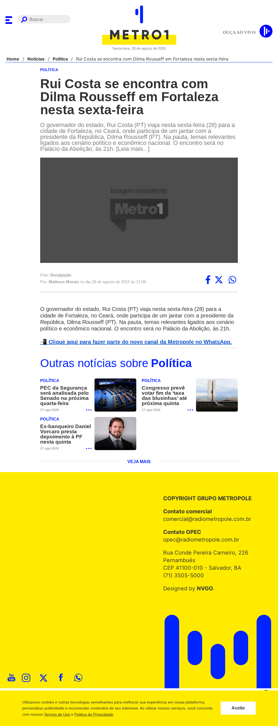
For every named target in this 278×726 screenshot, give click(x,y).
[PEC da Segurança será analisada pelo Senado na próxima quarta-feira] (115, 402)
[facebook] (208, 280)
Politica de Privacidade (93, 714)
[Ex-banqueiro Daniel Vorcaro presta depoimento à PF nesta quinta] (115, 441)
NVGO (203, 596)
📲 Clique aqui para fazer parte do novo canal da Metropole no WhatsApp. (133, 349)
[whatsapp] (232, 280)
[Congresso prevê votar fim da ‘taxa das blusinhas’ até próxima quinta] (217, 402)
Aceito (238, 708)
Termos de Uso (57, 714)
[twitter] (218, 280)
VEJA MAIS (139, 469)
